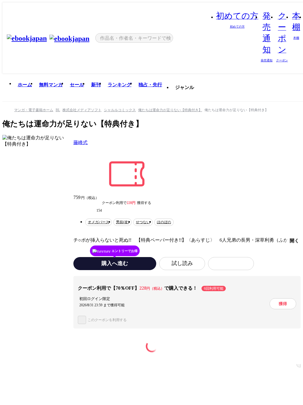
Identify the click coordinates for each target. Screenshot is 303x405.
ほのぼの (164, 222)
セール (77, 84)
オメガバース (98, 222)
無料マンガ (51, 84)
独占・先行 (150, 84)
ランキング (119, 84)
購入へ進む (114, 263)
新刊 (96, 84)
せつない (143, 222)
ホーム (25, 84)
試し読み (182, 263)
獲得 (283, 303)
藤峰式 (80, 142)
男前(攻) (122, 222)
